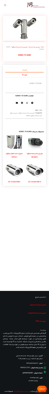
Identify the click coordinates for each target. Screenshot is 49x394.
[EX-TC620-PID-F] (35, 170)
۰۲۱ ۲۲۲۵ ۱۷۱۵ (34, 377)
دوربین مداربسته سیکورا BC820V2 (35, 155)
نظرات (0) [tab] (24, 74)
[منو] (5, 5)
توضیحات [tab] (24, 69)
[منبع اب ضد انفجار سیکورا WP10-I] (14, 142)
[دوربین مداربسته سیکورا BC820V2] (35, 142)
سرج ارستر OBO (41, 321)
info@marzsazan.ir (32, 363)
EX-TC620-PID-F (34, 181)
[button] (32, 103)
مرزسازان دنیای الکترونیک (21, 391)
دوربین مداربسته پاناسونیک (37, 312)
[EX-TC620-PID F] (14, 170)
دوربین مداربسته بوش (38, 304)
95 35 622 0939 (25, 367)
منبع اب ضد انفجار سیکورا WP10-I (14, 155)
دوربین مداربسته (34, 46)
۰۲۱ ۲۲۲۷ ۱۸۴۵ (33, 380)
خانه (42, 46)
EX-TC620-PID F (14, 181)
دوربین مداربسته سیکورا (19, 46)
